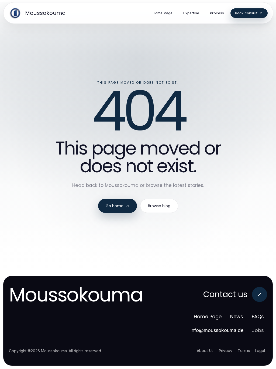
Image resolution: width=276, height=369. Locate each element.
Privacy (225, 350)
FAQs (258, 316)
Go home (114, 206)
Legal (260, 350)
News (236, 316)
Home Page (208, 316)
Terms (244, 350)
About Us (205, 350)
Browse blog (159, 206)
